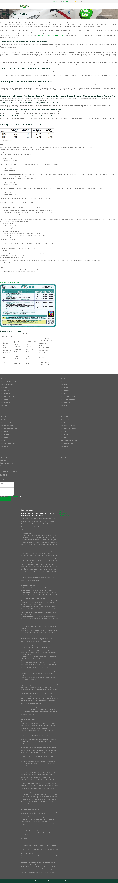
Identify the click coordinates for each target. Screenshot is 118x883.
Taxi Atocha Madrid (66, 452)
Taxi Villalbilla (65, 416)
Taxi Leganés (4, 437)
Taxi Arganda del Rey (6, 452)
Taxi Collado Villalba (66, 457)
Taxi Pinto (3, 419)
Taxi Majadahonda (6, 411)
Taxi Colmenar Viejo (6, 455)
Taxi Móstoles (5, 414)
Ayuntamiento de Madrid (10, 471)
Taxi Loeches (64, 405)
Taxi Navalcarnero (6, 457)
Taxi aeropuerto (5, 390)
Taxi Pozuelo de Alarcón (7, 422)
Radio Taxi (4, 387)
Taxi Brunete (64, 387)
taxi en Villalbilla (107, 60)
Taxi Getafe (4, 405)
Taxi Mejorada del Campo (68, 396)
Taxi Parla (3, 416)
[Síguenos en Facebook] (1, 475)
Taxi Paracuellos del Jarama (69, 408)
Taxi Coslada (4, 399)
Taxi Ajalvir (64, 393)
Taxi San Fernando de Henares (9, 428)
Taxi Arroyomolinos (66, 381)
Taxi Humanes (65, 390)
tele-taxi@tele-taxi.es (66, 1)
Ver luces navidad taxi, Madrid (69, 440)
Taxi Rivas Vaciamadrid (7, 425)
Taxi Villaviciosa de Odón (8, 443)
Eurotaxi (3, 378)
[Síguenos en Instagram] (7, 475)
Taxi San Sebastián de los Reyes (10, 381)
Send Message (5, 499)
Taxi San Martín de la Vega (68, 425)
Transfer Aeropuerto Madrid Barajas (71, 455)
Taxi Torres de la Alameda (68, 411)
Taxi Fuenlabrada (6, 402)
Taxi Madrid (4, 408)
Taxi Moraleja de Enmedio (68, 399)
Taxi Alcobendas (5, 393)
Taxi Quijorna (64, 431)
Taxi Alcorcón (4, 446)
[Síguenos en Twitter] (4, 475)
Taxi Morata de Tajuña (67, 419)
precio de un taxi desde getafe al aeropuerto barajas (50, 35)
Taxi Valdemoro (5, 434)
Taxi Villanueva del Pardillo (8, 449)
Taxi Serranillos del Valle (68, 437)
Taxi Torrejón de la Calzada (68, 428)
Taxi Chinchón (65, 422)
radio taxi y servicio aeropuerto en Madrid (57, 880)
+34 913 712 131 (56, 1)
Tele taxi (3, 440)
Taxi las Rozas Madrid (7, 384)
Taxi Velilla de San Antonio (68, 414)
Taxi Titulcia (64, 434)
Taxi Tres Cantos (5, 431)
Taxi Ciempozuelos (66, 378)
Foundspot (6, 469)
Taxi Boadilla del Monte (7, 396)
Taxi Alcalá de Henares (67, 443)
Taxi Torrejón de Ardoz (67, 449)
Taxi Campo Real (65, 402)
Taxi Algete (64, 384)
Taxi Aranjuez (64, 446)
